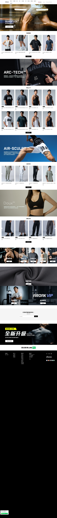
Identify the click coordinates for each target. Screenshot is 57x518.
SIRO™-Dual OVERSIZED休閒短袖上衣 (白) (8, 129)
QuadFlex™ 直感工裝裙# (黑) (6, 238)
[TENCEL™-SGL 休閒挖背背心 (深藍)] (49, 119)
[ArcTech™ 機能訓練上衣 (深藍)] (49, 43)
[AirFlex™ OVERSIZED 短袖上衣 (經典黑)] (35, 43)
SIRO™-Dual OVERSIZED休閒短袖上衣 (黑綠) (21, 129)
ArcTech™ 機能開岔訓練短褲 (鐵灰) (20, 52)
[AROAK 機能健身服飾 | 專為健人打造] (7, 2)
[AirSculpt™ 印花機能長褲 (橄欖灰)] (8, 174)
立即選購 (9, 261)
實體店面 (14, 355)
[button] (51, 2)
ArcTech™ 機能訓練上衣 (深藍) (47, 52)
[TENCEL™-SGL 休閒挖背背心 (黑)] (35, 97)
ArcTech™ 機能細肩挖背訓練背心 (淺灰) (7, 52)
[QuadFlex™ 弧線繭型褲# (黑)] (35, 228)
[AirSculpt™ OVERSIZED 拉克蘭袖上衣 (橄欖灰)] (49, 174)
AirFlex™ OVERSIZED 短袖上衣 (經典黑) (34, 52)
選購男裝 (33, 261)
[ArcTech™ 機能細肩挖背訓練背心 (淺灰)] (8, 43)
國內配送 (22, 360)
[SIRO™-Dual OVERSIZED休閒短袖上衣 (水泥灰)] (21, 97)
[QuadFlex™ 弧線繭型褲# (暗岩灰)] (49, 228)
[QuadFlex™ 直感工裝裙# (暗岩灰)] (21, 228)
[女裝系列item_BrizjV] (43, 255)
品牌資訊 (11, 3)
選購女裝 (43, 261)
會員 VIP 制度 (6, 354)
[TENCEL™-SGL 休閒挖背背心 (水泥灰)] (49, 97)
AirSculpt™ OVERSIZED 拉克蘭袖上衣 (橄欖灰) (49, 183)
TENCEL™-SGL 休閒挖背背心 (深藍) (47, 129)
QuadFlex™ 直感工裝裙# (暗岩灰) (20, 238)
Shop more (28, 56)
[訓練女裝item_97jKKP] (23, 255)
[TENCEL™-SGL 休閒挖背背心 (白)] (35, 119)
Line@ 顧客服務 (31, 355)
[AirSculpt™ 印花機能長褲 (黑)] (35, 174)
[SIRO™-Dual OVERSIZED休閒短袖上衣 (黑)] (8, 97)
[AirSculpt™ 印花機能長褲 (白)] (21, 174)
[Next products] (55, 43)
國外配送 (22, 361)
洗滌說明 (22, 355)
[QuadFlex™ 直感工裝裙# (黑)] (8, 228)
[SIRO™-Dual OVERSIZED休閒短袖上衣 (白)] (8, 119)
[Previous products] (1, 43)
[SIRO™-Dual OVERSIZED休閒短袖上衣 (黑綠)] (21, 119)
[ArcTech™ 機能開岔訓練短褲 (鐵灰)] (21, 43)
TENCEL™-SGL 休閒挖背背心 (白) (33, 129)
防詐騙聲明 (22, 363)
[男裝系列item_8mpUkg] (33, 255)
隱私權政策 (22, 362)
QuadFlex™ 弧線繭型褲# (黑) (33, 238)
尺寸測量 (22, 359)
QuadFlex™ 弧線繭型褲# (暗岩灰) (47, 238)
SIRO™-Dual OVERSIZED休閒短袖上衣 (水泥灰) (21, 108)
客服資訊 (22, 354)
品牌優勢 (14, 354)
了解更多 (14, 303)
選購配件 (53, 261)
